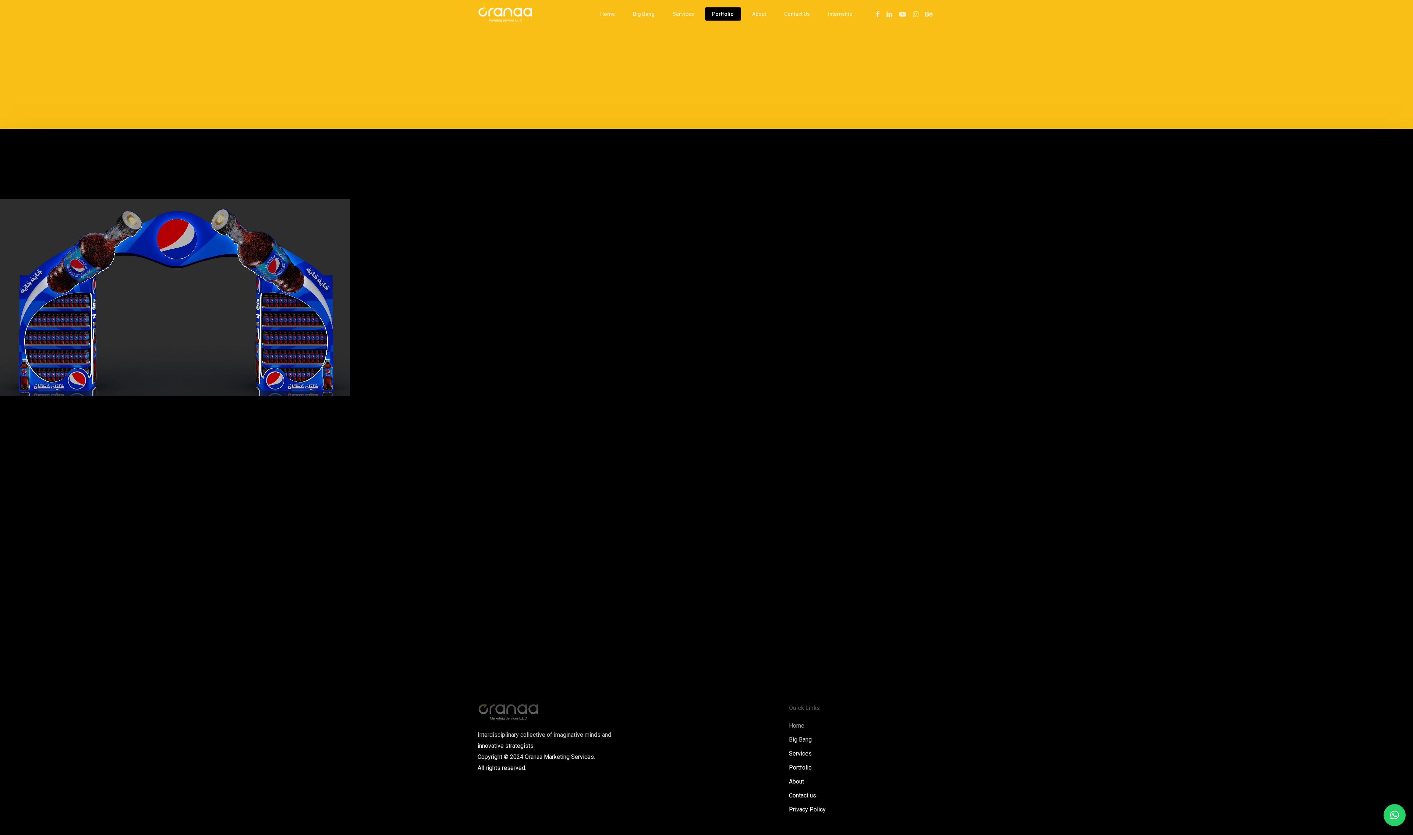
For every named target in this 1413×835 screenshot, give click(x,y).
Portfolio (800, 767)
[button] (1395, 815)
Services (800, 753)
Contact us (802, 795)
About (796, 781)
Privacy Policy (807, 809)
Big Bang (800, 739)
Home (796, 725)
